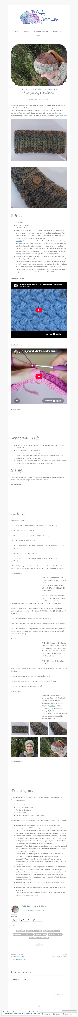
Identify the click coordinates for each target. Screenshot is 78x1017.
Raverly (52, 706)
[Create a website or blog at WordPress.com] (39, 1006)
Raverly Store (62, 116)
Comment (60, 994)
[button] (20, 728)
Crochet (25, 32)
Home (16, 32)
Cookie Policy (39, 1013)
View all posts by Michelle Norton (33, 910)
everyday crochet (51, 931)
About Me (57, 32)
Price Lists (39, 36)
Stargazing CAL (50, 89)
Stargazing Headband (39, 938)
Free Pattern (36, 89)
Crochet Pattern (34, 931)
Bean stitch (20, 230)
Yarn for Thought (41, 32)
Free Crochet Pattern (23, 934)
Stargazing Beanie (58, 956)
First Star (19, 241)
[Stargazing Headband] (39, 65)
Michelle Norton (44, 99)
